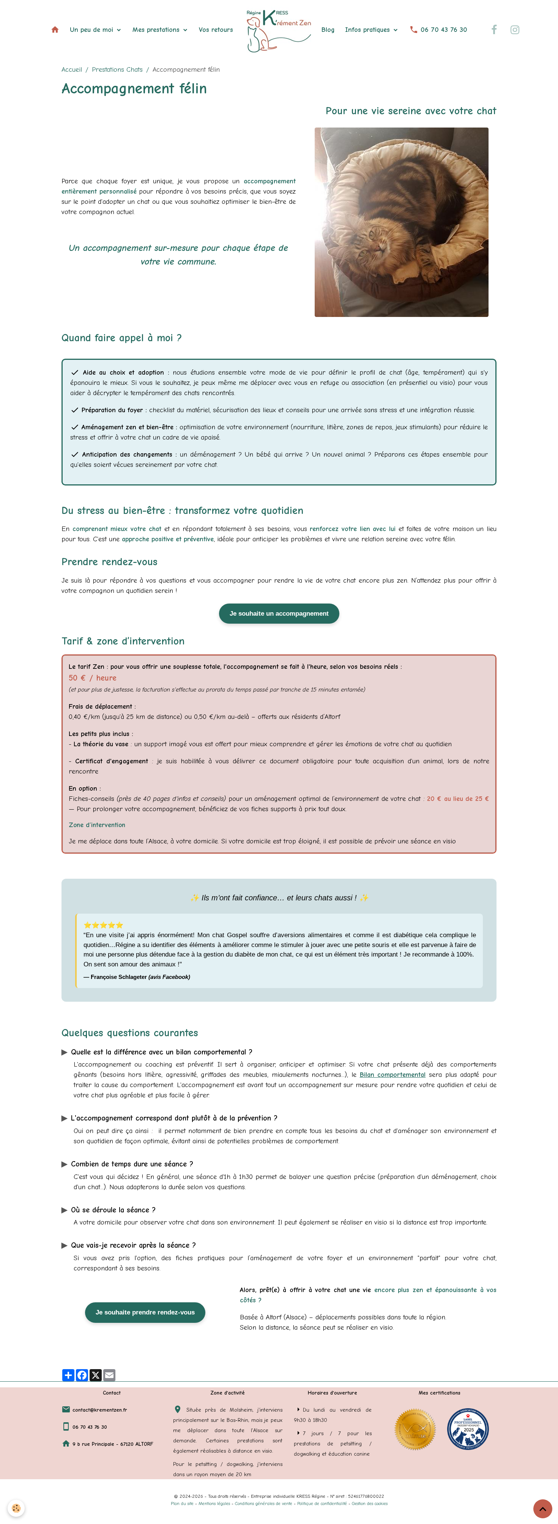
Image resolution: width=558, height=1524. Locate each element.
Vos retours (216, 30)
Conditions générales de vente (263, 1503)
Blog (328, 30)
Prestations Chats (117, 70)
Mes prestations (157, 30)
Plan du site (182, 1503)
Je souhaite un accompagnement (279, 613)
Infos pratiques (368, 30)
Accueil (71, 70)
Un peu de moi (92, 30)
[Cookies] (16, 1508)
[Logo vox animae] (415, 1429)
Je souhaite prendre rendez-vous (145, 1312)
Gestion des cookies (370, 1503)
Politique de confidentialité (322, 1503)
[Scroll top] (542, 1508)
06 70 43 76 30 (442, 30)
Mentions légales (214, 1503)
